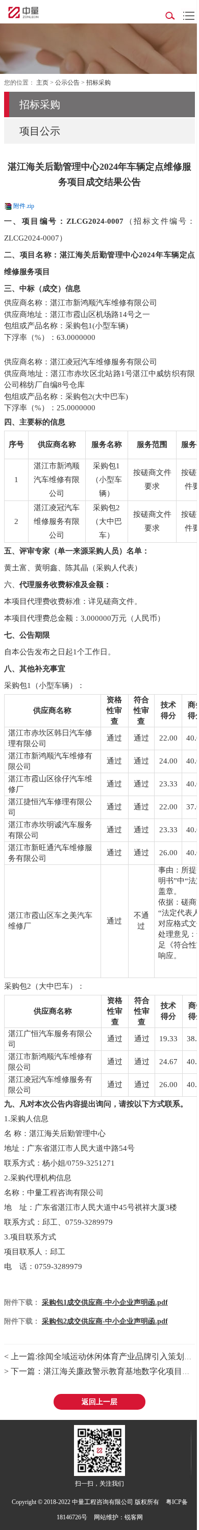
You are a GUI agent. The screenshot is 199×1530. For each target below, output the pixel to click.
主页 (42, 82)
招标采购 (98, 82)
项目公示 (39, 131)
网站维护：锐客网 (118, 1517)
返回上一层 (99, 1402)
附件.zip (23, 205)
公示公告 (67, 82)
